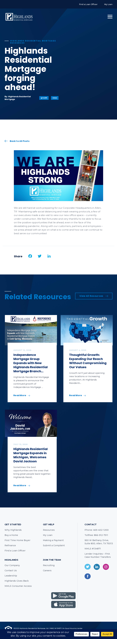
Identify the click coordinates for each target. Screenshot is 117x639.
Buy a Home (11, 535)
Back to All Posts (19, 141)
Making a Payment (53, 540)
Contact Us (11, 570)
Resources (49, 530)
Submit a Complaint (54, 545)
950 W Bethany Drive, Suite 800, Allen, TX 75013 (99, 542)
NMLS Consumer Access (18, 586)
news (55, 98)
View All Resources (91, 296)
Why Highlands (13, 530)
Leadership (11, 575)
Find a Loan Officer (88, 4)
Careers (47, 570)
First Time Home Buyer (17, 540)
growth (44, 98)
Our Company (12, 565)
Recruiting (49, 565)
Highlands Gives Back (17, 580)
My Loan (108, 4)
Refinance (10, 545)
